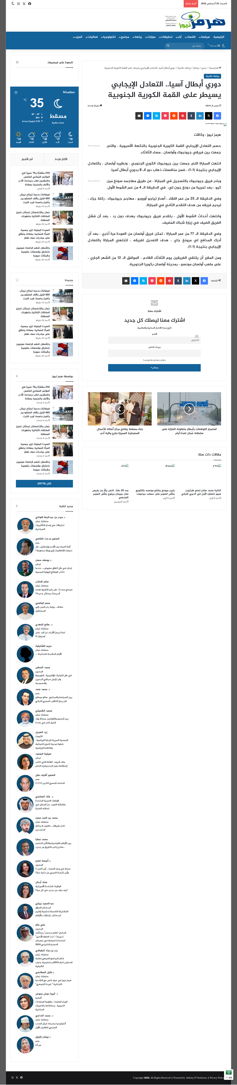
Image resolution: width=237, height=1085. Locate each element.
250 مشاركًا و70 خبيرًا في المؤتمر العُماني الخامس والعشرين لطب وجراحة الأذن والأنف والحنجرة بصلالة (34, 179)
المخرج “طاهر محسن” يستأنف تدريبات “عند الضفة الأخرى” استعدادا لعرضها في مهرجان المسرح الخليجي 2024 (50, 939)
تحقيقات (166, 37)
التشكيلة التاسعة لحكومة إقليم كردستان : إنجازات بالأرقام (51, 914)
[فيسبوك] (217, 116)
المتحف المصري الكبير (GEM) (50, 783)
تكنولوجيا (109, 37)
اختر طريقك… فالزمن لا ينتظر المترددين (50, 828)
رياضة (138, 37)
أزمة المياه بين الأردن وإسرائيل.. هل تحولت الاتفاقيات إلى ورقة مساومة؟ (53, 549)
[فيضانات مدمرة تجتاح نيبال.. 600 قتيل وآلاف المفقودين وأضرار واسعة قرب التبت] (63, 200)
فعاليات (93, 37)
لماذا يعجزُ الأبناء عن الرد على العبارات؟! (50, 635)
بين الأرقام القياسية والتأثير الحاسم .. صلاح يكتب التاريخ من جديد (53, 845)
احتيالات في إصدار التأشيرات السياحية (49, 527)
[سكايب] (156, 116)
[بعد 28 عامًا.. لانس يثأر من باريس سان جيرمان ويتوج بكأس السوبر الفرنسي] (108, 475)
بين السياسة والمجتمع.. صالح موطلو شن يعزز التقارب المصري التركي (53, 699)
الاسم (154, 334)
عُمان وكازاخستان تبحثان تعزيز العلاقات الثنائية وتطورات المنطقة (33, 216)
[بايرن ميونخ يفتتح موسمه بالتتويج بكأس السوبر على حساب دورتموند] (154, 475)
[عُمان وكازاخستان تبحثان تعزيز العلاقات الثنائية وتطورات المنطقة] (63, 218)
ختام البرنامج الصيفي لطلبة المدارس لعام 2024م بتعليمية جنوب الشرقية (53, 962)
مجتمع (125, 37)
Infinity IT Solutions (196, 1078)
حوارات (151, 37)
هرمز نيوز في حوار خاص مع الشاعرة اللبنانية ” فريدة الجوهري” (53, 982)
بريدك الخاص (154, 347)
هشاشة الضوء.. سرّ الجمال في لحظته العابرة (50, 807)
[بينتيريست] (182, 116)
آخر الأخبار (27, 159)
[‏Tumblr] (191, 116)
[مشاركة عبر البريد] (139, 116)
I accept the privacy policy (154, 360)
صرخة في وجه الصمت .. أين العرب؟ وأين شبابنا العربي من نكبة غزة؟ (53, 871)
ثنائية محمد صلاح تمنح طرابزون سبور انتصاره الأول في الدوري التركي (201, 492)
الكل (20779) (44, 484)
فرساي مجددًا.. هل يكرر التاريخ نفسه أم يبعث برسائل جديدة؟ (53, 592)
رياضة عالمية (184, 68)
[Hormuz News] (195, 20)
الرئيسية (218, 37)
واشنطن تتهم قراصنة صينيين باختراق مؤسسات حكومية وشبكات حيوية (33, 252)
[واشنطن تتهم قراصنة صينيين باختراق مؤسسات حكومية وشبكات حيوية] (63, 253)
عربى (204, 68)
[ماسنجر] (147, 116)
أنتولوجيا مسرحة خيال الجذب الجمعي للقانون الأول (50, 1026)
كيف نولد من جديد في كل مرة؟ (51, 890)
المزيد (78, 37)
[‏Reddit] (174, 116)
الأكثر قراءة (61, 159)
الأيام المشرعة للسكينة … (48, 654)
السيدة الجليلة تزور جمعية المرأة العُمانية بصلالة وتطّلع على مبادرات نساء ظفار (34, 234)
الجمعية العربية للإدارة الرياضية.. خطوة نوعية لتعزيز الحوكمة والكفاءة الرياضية (51, 744)
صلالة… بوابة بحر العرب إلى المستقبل (49, 609)
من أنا (38, 1045)
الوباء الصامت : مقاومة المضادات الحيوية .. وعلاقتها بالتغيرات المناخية (51, 1006)
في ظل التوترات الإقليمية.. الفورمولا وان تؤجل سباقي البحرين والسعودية (53, 679)
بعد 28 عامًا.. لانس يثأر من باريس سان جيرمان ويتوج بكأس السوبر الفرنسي (110, 494)
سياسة (205, 37)
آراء (179, 37)
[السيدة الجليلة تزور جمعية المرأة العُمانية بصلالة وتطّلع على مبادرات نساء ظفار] (63, 235)
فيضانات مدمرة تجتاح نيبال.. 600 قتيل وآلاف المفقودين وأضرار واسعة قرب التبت (34, 199)
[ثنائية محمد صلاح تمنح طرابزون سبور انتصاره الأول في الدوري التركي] (200, 475)
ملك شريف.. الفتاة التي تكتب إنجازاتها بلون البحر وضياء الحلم (51, 764)
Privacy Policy (217, 1078)
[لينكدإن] (200, 116)
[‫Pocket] (165, 116)
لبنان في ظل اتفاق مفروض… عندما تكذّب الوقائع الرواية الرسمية (53, 570)
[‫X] (208, 116)
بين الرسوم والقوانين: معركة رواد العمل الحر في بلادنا (52, 721)
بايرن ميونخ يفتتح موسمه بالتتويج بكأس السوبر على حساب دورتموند (155, 492)
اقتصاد (191, 37)
